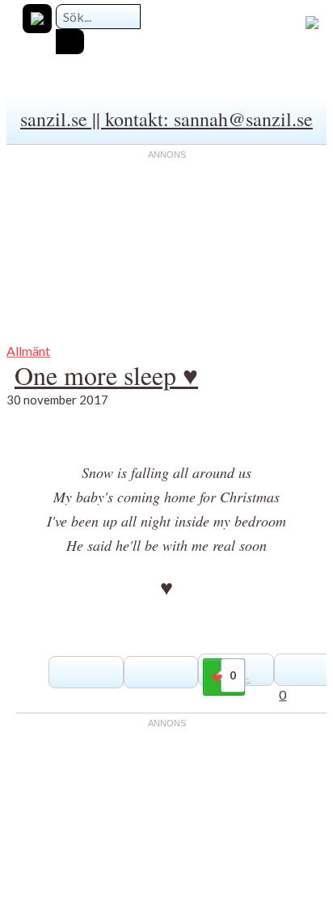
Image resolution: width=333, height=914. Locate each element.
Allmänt (28, 350)
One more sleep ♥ (106, 375)
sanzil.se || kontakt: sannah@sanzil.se (166, 119)
